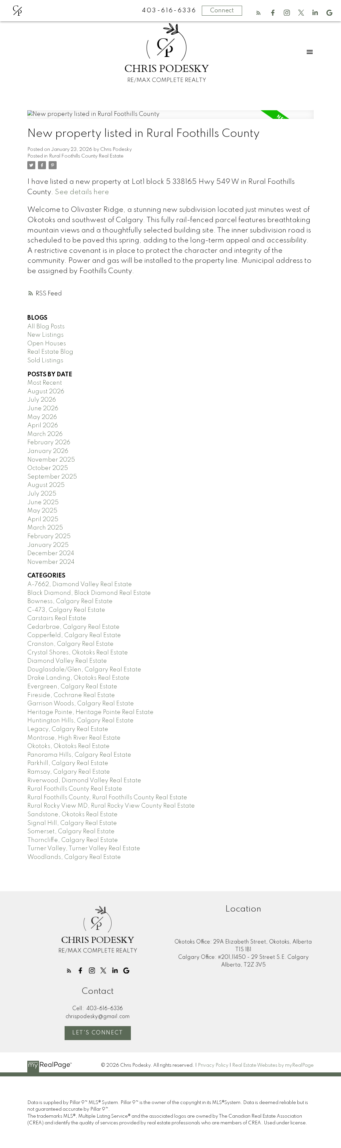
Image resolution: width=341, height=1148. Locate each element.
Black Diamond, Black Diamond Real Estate (89, 593)
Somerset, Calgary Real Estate (71, 832)
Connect (222, 11)
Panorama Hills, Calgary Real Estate (79, 755)
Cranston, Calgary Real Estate (70, 644)
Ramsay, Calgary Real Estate (68, 772)
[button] (258, 13)
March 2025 (45, 528)
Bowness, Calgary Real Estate (70, 601)
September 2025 (52, 477)
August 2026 (45, 392)
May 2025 (42, 511)
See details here (82, 192)
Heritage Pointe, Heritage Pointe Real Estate (90, 712)
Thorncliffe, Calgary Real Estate (72, 840)
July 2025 (41, 494)
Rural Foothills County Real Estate (86, 156)
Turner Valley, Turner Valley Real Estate (83, 849)
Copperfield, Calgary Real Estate (74, 635)
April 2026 (42, 426)
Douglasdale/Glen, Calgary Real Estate (84, 670)
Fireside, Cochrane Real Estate (71, 695)
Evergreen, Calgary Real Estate (72, 687)
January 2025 (48, 545)
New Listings (45, 335)
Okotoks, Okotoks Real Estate (68, 746)
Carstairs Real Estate (56, 618)
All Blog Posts (46, 327)
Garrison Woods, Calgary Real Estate (80, 704)
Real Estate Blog (50, 352)
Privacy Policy (213, 1065)
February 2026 (48, 443)
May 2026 (42, 417)
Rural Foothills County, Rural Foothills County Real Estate (107, 798)
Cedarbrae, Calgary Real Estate (73, 627)
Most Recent (44, 383)
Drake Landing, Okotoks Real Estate (78, 678)
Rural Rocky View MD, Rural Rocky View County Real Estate (111, 806)
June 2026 (42, 409)
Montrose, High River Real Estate (74, 738)
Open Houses (46, 344)
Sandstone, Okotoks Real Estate (72, 815)
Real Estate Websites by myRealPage (273, 1065)
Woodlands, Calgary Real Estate (74, 857)
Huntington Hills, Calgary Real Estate (80, 721)
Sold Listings (45, 361)
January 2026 (47, 451)
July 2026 (41, 400)
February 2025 (49, 537)
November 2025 (51, 460)
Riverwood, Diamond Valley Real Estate (84, 781)
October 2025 (47, 468)
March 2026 (45, 434)
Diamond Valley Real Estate (67, 661)
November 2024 (51, 562)
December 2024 (50, 554)
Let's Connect (97, 1033)
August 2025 (46, 485)
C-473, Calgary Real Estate (66, 610)
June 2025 (43, 503)
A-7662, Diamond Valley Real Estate (79, 584)
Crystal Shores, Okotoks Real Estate (77, 653)
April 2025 (42, 520)
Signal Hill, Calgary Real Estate (72, 823)
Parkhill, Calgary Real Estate (67, 763)
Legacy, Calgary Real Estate (67, 729)
